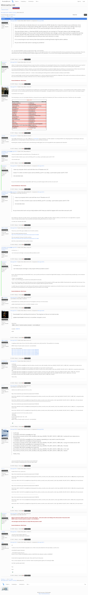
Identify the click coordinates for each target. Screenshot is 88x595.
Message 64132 (14, 192)
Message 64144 (14, 228)
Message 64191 (14, 468)
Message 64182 (14, 361)
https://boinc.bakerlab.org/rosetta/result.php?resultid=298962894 (25, 349)
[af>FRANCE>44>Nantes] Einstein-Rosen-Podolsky (7, 153)
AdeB (4, 310)
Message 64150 (14, 247)
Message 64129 (14, 165)
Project (16, 1)
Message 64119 (14, 135)
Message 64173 (14, 310)
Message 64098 (40, 20)
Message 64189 (14, 385)
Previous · (3, 16)
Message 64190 (14, 429)
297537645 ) (36, 138)
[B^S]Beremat (4, 361)
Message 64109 (14, 62)
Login (84, 1)
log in (14, 14)
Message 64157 (14, 261)
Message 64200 (14, 513)
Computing (23, 1)
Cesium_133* (5, 87)
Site (37, 1)
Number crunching (12, 12)
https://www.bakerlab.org (44, 593)
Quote (29, 59)
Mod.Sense (4, 62)
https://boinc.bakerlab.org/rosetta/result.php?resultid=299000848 (25, 353)
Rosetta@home (6, 1)
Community (30, 1)
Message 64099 (14, 20)
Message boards (4, 12)
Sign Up (79, 1)
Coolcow (3, 531)
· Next (11, 16)
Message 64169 (14, 297)
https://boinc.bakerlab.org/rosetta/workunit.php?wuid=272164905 (25, 234)
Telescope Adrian (5, 20)
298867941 (18, 328)
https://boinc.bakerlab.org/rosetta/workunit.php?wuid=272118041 (25, 238)
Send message (5, 22)
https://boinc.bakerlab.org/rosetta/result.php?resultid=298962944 (25, 351)
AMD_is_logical (5, 228)
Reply (26, 59)
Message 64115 (14, 86)
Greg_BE (4, 429)
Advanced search (4, 9)
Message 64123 (14, 151)
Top (85, 584)
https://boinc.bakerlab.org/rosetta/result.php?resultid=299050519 (25, 354)
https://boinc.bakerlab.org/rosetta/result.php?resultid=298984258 (25, 352)
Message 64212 (14, 531)
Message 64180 (14, 340)
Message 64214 (14, 542)
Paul (2, 542)
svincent (3, 135)
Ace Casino (5, 297)
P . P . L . (3, 385)
